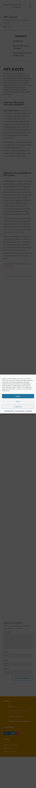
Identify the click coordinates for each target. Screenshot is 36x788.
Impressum (29, 411)
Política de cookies (9, 411)
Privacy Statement (20, 411)
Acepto (18, 396)
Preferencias (18, 407)
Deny (18, 401)
